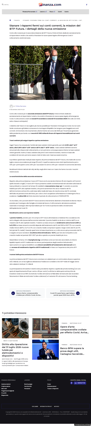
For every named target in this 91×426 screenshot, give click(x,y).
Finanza (17, 20)
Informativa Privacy (46, 406)
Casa (49, 384)
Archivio (56, 406)
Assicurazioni (5, 384)
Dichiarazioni (51, 386)
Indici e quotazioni (10, 341)
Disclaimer (35, 406)
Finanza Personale (29, 12)
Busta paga (28, 384)
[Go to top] (77, 420)
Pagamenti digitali (7, 391)
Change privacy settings (82, 424)
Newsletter (81, 383)
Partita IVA (28, 386)
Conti (60, 12)
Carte (67, 12)
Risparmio (4, 395)
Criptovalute (5, 386)
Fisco (51, 12)
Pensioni (27, 388)
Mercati (4, 388)
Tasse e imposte (52, 388)
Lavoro (42, 12)
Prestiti (3, 393)
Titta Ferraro (21, 106)
